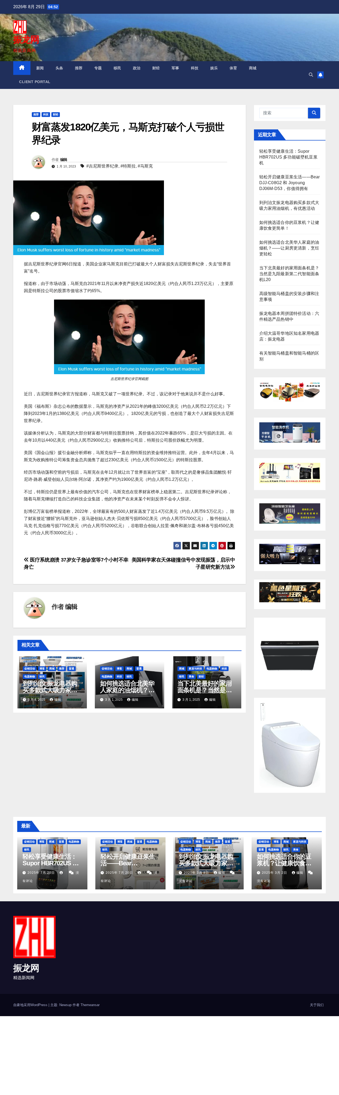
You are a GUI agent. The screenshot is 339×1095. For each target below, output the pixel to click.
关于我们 (317, 1005)
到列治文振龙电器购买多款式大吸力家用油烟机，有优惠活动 (50, 690)
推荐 (79, 68)
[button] (311, 75)
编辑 (63, 159)
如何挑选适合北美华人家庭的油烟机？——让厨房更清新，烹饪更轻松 (289, 248)
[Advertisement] (159, 1055)
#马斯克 (145, 166)
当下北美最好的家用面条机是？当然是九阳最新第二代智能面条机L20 (289, 274)
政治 (137, 68)
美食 (191, 676)
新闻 (40, 68)
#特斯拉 (128, 166)
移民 (117, 68)
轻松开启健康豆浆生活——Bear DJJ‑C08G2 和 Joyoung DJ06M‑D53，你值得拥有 (289, 183)
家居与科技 (195, 668)
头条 (59, 68)
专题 (98, 68)
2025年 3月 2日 (275, 873)
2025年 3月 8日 (197, 873)
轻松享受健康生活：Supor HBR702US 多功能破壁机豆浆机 (288, 157)
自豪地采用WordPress (30, 1005)
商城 (253, 68)
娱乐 (214, 68)
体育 (233, 68)
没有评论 (186, 881)
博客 (42, 668)
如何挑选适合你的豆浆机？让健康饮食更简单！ (284, 863)
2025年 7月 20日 (42, 873)
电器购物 (29, 676)
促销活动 (29, 668)
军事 (175, 68)
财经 (156, 68)
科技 (195, 68)
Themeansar (90, 1005)
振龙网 (26, 39)
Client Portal (35, 82)
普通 (71, 668)
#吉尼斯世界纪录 (102, 166)
